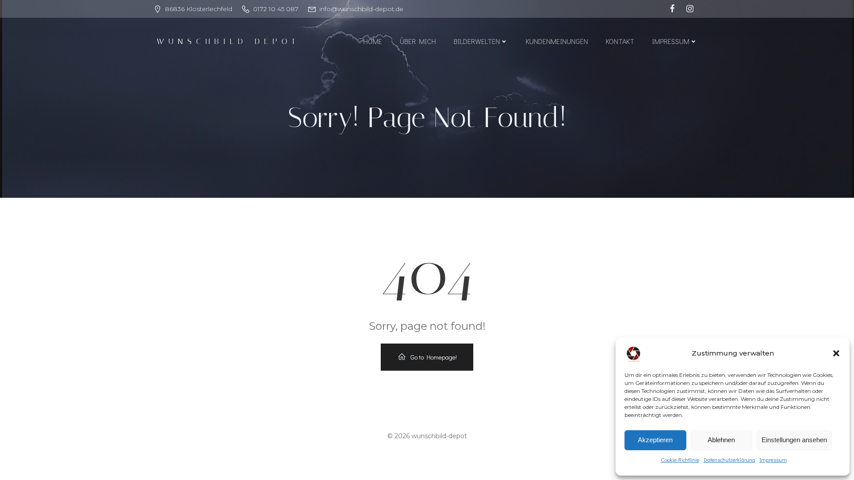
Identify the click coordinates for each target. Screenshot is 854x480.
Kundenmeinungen (557, 41)
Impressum (773, 459)
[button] (836, 353)
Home (372, 41)
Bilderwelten (477, 41)
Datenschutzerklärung (729, 459)
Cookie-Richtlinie (680, 459)
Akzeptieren (655, 440)
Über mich (418, 41)
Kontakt (620, 41)
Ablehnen (721, 440)
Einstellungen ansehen (794, 440)
